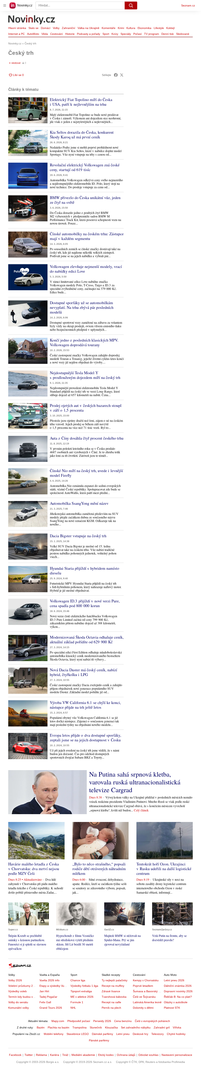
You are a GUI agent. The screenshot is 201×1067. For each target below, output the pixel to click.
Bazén (41, 1027)
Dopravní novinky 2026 (178, 991)
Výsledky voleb (17, 991)
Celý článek (141, 810)
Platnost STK (172, 1007)
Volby (56, 28)
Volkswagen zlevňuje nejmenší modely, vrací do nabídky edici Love (86, 269)
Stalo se (33, 28)
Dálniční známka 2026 (178, 985)
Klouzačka (111, 1027)
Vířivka (177, 1027)
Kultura (130, 28)
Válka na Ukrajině (88, 28)
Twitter (29, 1054)
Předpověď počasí (78, 1021)
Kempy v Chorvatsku (146, 980)
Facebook (15, 1054)
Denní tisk (167, 33)
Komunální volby (18, 1007)
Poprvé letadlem (143, 985)
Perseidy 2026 (102, 1021)
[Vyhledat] (131, 5)
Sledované (182, 33)
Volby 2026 (15, 980)
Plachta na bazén (58, 1027)
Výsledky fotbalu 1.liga (84, 985)
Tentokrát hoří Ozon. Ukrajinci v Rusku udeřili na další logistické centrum (163, 868)
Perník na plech (111, 1007)
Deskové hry (140, 1033)
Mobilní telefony (53, 1033)
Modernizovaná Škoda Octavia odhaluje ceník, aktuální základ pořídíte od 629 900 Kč (87, 639)
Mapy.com (57, 1021)
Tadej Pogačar (48, 996)
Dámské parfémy (102, 1033)
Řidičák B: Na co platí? (178, 996)
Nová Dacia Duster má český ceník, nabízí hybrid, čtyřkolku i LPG (83, 672)
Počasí (137, 33)
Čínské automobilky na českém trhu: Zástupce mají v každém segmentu (87, 236)
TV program (151, 33)
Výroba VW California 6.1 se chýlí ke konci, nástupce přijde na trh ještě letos (85, 705)
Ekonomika (144, 28)
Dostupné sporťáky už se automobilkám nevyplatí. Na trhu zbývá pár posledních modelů (81, 307)
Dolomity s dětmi (143, 1007)
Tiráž (65, 1054)
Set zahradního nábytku (136, 1027)
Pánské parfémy (99, 1040)
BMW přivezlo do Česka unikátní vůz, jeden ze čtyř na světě (85, 200)
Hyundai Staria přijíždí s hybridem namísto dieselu (84, 571)
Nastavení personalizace (177, 1054)
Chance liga (77, 980)
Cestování (56, 33)
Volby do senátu (18, 1002)
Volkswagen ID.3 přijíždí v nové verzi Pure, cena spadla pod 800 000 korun (85, 603)
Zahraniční (68, 28)
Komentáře (108, 28)
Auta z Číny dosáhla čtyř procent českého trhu (86, 438)
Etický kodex (106, 1054)
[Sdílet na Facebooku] (116, 75)
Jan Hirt (44, 991)
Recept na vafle (111, 1002)
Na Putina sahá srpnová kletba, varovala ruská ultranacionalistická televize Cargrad (134, 782)
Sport (105, 33)
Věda (44, 33)
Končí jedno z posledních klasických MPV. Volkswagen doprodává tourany (84, 342)
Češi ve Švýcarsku (144, 996)
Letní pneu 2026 (174, 980)
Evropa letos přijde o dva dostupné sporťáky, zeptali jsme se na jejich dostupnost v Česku (85, 738)
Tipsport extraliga (81, 991)
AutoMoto (33, 33)
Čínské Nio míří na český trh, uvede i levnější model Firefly (86, 473)
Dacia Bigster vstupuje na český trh (78, 535)
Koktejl (170, 28)
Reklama (41, 1054)
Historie (70, 33)
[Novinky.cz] (31, 20)
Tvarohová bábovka (114, 996)
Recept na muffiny (113, 985)
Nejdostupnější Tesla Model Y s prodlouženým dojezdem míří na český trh (85, 375)
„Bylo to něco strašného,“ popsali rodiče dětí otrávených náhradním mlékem (99, 868)
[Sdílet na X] (122, 75)
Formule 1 (76, 1002)
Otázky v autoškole (175, 1002)
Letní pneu (123, 1033)
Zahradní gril (162, 1027)
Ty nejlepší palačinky (114, 980)
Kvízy (114, 33)
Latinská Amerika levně (147, 1002)
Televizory (157, 1033)
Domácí (45, 28)
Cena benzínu (123, 1021)
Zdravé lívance (111, 991)
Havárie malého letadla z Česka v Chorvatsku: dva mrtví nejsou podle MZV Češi (33, 868)
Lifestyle (159, 28)
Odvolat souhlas (148, 1054)
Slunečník (96, 1027)
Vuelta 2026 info (49, 980)
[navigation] (5, 5)
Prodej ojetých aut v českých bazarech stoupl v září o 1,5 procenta (86, 408)
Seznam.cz (188, 5)
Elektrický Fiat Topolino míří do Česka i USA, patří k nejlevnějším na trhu (81, 102)
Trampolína (79, 1027)
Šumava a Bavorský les (147, 991)
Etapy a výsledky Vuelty (54, 985)
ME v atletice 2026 (81, 996)
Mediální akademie (83, 1054)
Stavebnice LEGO (78, 1033)
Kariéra (54, 1054)
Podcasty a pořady (88, 33)
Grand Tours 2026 (50, 1007)
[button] (28, 110)
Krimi (121, 28)
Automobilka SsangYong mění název (79, 503)
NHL (73, 1007)
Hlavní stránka (17, 28)
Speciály (126, 33)
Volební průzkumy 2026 (22, 985)
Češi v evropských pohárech (152, 1021)
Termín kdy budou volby (23, 996)
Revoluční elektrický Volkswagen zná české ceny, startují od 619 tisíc (85, 167)
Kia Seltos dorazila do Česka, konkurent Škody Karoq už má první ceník (82, 135)
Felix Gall (45, 1002)
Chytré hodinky (176, 1033)
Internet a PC (16, 33)
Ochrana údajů (126, 1054)
